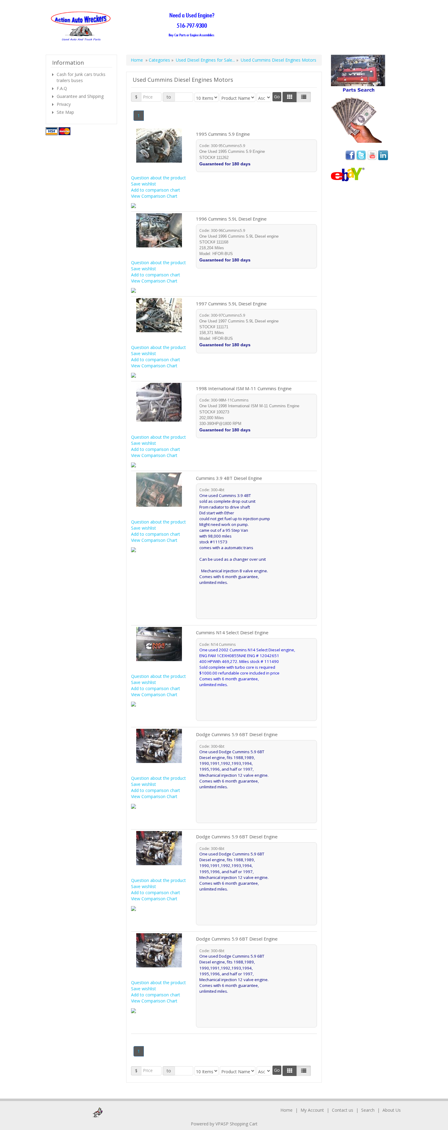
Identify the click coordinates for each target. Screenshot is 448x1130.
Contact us (342, 1110)
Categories (160, 60)
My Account (312, 1110)
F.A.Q (62, 88)
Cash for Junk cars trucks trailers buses (81, 77)
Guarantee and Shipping (80, 96)
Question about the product (158, 178)
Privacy (64, 104)
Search (368, 1110)
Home (137, 60)
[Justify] (304, 97)
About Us (391, 1110)
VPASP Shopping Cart (236, 1124)
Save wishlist (143, 184)
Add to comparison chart (155, 190)
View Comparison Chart (154, 196)
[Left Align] (290, 97)
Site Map (65, 112)
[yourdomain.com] (134, 26)
